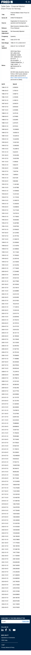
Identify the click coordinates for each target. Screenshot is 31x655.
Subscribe (25, 621)
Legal (2, 645)
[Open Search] (26, 2)
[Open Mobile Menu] (29, 2)
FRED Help (4, 640)
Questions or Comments (8, 637)
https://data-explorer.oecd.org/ (19, 77)
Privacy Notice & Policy (7, 647)
